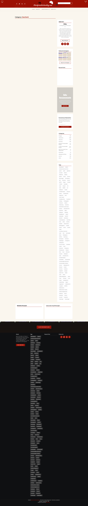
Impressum (41, 501)
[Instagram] (25, 4)
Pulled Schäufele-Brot (64, 314)
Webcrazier (48, 502)
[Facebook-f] (16, 4)
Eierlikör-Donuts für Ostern (64, 82)
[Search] (71, 3)
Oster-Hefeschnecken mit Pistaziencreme (63, 77)
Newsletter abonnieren (65, 126)
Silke (65, 24)
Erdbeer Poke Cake (62, 71)
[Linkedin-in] (22, 4)
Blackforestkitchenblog (35, 500)
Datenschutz (45, 501)
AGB (48, 501)
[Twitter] (19, 4)
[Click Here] (57, 4)
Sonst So (18, 22)
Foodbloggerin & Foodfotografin (65, 25)
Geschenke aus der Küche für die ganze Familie (33, 25)
